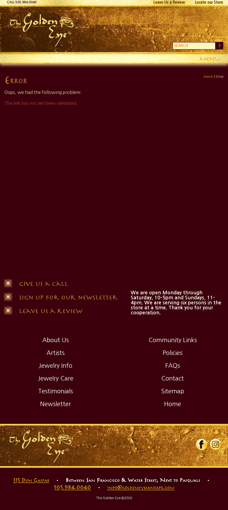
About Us (55, 340)
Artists (55, 353)
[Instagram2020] (215, 449)
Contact (172, 378)
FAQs (172, 365)
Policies (172, 353)
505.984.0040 (72, 487)
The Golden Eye (113, 29)
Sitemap (172, 391)
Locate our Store (209, 2)
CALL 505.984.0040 (21, 2)
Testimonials (55, 391)
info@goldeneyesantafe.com (140, 487)
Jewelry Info (55, 365)
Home (208, 76)
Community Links (172, 340)
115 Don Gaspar (31, 479)
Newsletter (55, 404)
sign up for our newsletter (68, 297)
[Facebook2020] (201, 449)
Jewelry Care (55, 378)
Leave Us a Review (169, 2)
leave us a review (50, 311)
